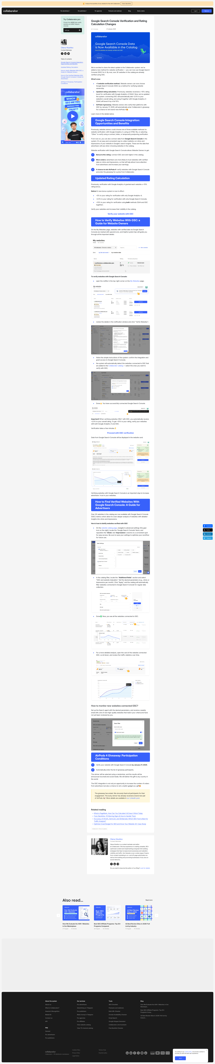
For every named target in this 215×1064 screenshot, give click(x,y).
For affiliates (81, 1021)
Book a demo (141, 11)
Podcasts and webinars (115, 11)
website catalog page (109, 528)
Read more (149, 900)
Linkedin (208, 534)
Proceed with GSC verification (120, 433)
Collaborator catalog (116, 366)
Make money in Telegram (85, 1014)
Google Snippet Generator (117, 1021)
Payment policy (103, 1053)
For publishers (50, 1038)
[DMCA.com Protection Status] (152, 1052)
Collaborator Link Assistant (117, 1025)
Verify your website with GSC (120, 214)
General (47, 1031)
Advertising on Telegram (85, 1008)
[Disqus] (107, 964)
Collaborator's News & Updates (99, 828)
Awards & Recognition (52, 1011)
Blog (129, 11)
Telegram (208, 538)
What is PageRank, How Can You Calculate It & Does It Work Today (118, 813)
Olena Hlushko (116, 839)
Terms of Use (102, 1050)
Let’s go (67, 30)
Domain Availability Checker (118, 1014)
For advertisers (50, 1034)
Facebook (209, 526)
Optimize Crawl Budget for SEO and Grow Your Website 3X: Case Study (120, 824)
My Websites (135, 281)
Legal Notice (75, 1056)
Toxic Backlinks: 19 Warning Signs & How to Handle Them (115, 816)
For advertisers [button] (65, 11)
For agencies (98, 11)
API (46, 1021)
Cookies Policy (76, 1050)
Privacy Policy (76, 1053)
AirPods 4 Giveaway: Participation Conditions (71, 82)
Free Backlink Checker (116, 1028)
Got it (180, 1058)
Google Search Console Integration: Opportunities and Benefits (72, 63)
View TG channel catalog (85, 1028)
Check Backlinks (126, 3)
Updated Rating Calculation (69, 67)
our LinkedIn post (133, 798)
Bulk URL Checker (114, 1011)
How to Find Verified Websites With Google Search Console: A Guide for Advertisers (72, 77)
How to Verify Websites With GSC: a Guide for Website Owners (72, 71)
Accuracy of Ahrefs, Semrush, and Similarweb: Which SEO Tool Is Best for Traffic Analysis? (121, 820)
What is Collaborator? (52, 1008)
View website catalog (84, 1025)
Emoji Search (113, 1018)
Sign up (207, 11)
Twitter (208, 530)
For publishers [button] (82, 11)
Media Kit (48, 1014)
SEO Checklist (113, 1004)
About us (48, 1004)
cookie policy (188, 1051)
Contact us (48, 1018)
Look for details (145, 868)
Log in (195, 11)
